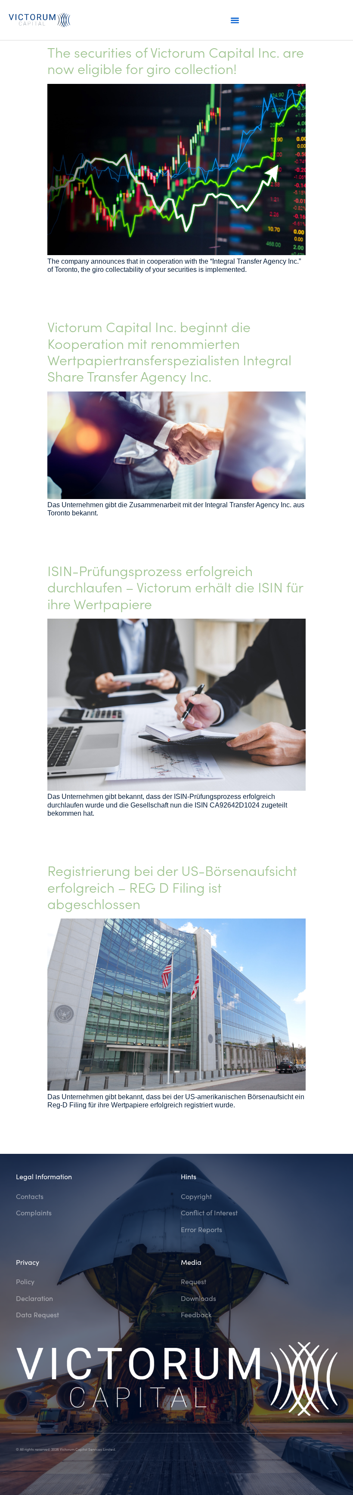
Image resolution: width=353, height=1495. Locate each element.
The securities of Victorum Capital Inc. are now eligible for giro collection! (175, 60)
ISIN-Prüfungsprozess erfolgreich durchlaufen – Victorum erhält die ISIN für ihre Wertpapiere (175, 587)
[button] (234, 20)
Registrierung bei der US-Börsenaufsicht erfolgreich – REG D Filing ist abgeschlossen (172, 886)
